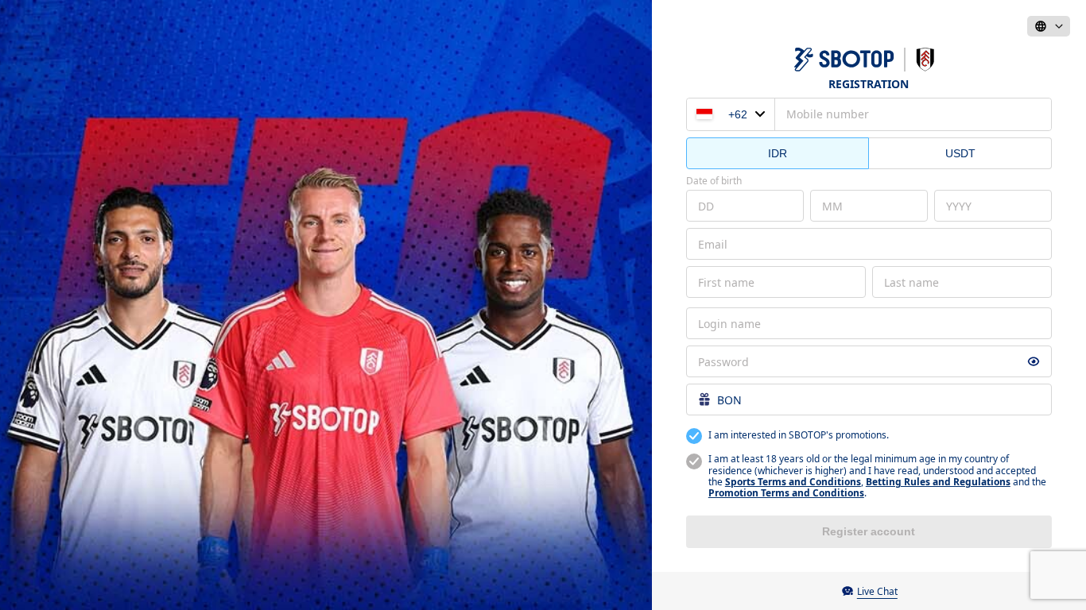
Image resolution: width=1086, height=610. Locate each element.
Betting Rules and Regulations (938, 481)
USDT (960, 153)
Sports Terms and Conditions (793, 481)
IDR (777, 153)
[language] (1048, 26)
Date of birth (714, 181)
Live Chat (877, 591)
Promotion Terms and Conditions (786, 493)
